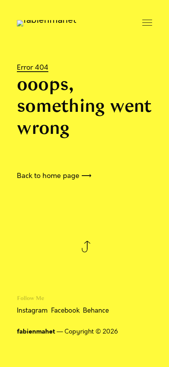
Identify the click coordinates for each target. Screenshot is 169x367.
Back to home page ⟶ (54, 175)
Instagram (32, 311)
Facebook (65, 311)
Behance (96, 311)
